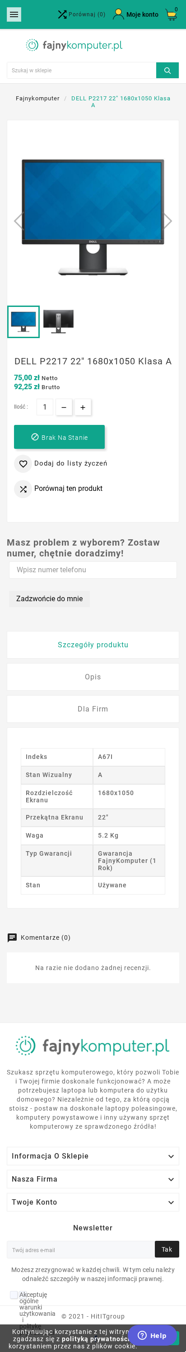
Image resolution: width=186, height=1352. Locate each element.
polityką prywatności (96, 1339)
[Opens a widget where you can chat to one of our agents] (152, 1336)
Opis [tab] (93, 677)
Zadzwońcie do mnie (49, 598)
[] (167, 69)
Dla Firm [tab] (93, 709)
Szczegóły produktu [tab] (93, 645)
